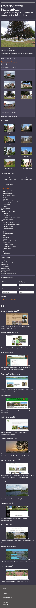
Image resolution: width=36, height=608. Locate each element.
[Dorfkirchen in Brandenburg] (18, 473)
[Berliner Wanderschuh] (18, 346)
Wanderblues (5, 525)
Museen (5, 221)
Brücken (5, 197)
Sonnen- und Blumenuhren (10, 241)
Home (4, 588)
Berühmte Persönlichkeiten (8, 273)
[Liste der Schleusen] (2, 237)
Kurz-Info (5, 602)
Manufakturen (5, 268)
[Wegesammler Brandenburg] (18, 516)
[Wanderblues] (18, 538)
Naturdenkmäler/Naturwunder (11, 222)
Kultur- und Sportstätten (9, 212)
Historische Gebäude (9, 210)
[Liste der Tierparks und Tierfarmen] (2, 246)
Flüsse (5, 206)
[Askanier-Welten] (18, 366)
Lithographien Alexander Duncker (12, 217)
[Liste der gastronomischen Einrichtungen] (2, 208)
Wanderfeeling (6, 566)
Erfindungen (4, 266)
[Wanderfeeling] (18, 579)
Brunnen (5, 199)
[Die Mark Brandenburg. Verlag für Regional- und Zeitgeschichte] (9, 177)
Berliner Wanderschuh (8, 333)
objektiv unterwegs (7, 547)
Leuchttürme (6, 215)
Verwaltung (4, 261)
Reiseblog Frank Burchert (9, 374)
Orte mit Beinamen (6, 262)
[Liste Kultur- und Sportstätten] (2, 212)
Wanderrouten (7, 248)
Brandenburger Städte (9, 195)
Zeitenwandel (6, 253)
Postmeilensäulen (8, 228)
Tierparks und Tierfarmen (10, 246)
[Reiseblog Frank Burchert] (18, 387)
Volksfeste (4, 264)
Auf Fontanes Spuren (9, 190)
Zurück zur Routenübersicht (9, 116)
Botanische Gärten (8, 193)
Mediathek (5, 604)
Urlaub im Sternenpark (9, 439)
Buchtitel (3, 272)
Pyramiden (6, 230)
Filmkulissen (6, 204)
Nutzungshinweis (7, 597)
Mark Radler (5, 482)
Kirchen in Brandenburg (9, 460)
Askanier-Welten (6, 352)
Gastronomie (6, 208)
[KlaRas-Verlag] (9, 182)
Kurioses (5, 213)
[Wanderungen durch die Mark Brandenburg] (18, 409)
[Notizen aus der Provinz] (18, 495)
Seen (4, 235)
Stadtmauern (6, 242)
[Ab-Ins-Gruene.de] (18, 430)
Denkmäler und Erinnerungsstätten (12, 201)
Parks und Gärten (8, 226)
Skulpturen (6, 239)
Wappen (5, 251)
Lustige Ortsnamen (8, 219)
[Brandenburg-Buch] (26, 177)
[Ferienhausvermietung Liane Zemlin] (18, 452)
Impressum (6, 592)
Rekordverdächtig (8, 233)
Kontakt (5, 593)
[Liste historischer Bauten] (2, 210)
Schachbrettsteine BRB (9, 311)
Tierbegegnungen (8, 244)
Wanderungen (6, 396)
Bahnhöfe (5, 192)
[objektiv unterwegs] (18, 560)
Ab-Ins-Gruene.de (7, 417)
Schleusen (6, 237)
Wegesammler (6, 503)
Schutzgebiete (5, 270)
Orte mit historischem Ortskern (11, 224)
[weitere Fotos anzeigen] (2, 67)
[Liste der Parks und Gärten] (2, 226)
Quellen (5, 231)
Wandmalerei (6, 250)
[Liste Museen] (2, 221)
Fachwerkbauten (7, 202)
